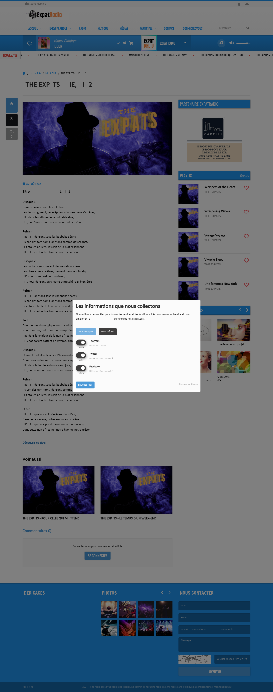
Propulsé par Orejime (188, 384)
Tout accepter (86, 331)
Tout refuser (108, 331)
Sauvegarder (85, 385)
